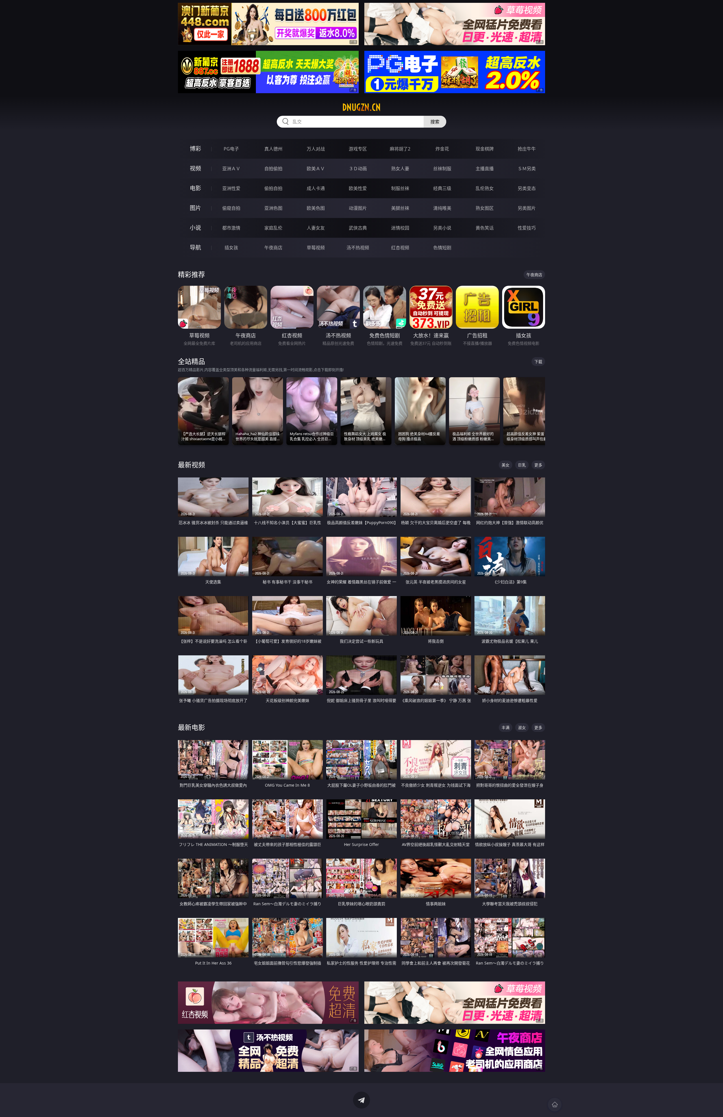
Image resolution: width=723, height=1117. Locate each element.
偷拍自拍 (273, 188)
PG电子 (231, 149)
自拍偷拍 (273, 168)
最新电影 (191, 727)
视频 (195, 168)
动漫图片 (358, 208)
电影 (195, 188)
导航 (195, 247)
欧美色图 (316, 208)
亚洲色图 (273, 208)
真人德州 (273, 149)
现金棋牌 (485, 149)
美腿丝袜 (400, 208)
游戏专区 (358, 149)
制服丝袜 (400, 188)
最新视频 (191, 464)
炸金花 (442, 149)
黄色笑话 (485, 228)
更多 (538, 465)
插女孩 (231, 248)
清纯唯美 (442, 208)
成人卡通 (316, 188)
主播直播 (485, 168)
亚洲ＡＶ (231, 168)
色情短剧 (442, 248)
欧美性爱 (358, 188)
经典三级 (442, 188)
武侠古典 (358, 228)
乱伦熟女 (485, 188)
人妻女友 (316, 228)
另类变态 (527, 188)
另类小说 (442, 228)
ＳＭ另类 (527, 168)
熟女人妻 (400, 168)
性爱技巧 (527, 228)
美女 (505, 465)
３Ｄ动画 (358, 168)
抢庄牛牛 (527, 149)
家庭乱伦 (273, 228)
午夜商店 (273, 248)
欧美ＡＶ (316, 168)
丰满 (505, 727)
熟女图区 (485, 208)
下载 (538, 361)
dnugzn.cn (361, 107)
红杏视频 (400, 248)
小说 (195, 228)
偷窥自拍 (231, 208)
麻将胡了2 (400, 149)
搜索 (434, 122)
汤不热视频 (358, 248)
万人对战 (316, 149)
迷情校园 (400, 228)
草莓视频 (316, 248)
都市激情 (231, 228)
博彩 (195, 148)
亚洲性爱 (231, 188)
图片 (195, 208)
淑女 (522, 727)
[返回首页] (554, 1104)
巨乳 (522, 465)
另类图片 (527, 208)
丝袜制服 (442, 168)
